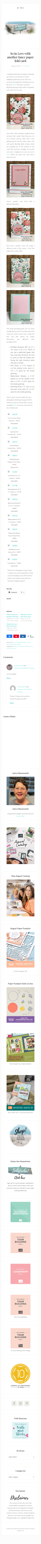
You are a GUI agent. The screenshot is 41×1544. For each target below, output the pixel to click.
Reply (9, 678)
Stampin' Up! (12, 648)
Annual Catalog (17, 642)
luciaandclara (18, 665)
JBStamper (27, 646)
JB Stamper (21, 687)
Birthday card (16, 646)
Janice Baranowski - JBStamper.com (20, 28)
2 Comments (26, 66)
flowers (22, 646)
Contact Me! (20, 816)
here (14, 85)
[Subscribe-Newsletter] (20, 1179)
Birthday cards (25, 642)
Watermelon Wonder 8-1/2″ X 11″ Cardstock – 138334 (14, 505)
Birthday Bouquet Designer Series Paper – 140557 (14, 461)
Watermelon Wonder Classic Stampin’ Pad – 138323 (14, 535)
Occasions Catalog (16, 644)
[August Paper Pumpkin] (20, 950)
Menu (22, 8)
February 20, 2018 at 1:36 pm (24, 668)
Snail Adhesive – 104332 (14, 563)
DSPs (15, 405)
